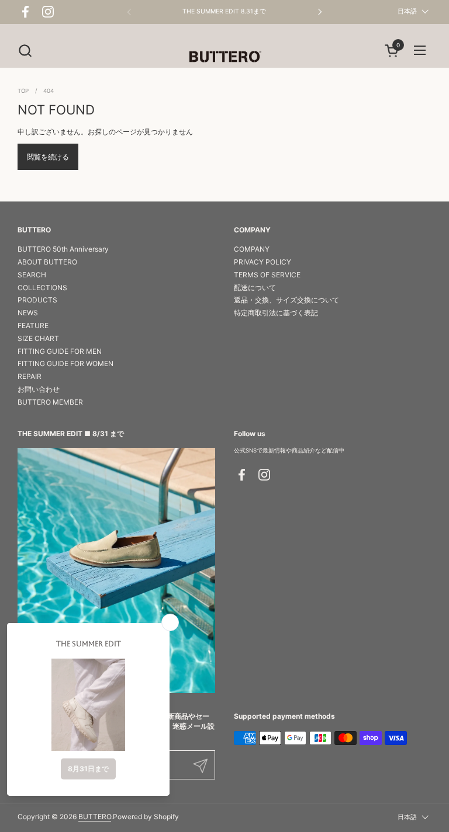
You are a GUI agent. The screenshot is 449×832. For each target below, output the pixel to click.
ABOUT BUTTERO (47, 261)
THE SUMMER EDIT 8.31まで (224, 11)
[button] (25, 50)
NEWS (28, 312)
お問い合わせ (39, 389)
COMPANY (252, 249)
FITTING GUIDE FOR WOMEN (65, 363)
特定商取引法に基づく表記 (276, 312)
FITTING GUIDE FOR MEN (60, 351)
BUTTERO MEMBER (50, 402)
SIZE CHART (38, 338)
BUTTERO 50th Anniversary (63, 249)
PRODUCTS (37, 299)
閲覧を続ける (48, 156)
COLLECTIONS (42, 287)
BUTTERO (94, 816)
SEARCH (32, 274)
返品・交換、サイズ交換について (286, 299)
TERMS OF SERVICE (267, 274)
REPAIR (30, 376)
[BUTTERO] (224, 56)
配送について (255, 287)
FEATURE (33, 325)
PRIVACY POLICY (262, 261)
